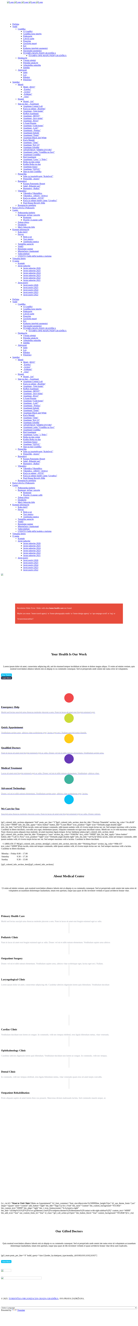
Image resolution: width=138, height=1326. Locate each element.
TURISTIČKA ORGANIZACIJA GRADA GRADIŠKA (33, 1298)
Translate (21, 1310)
